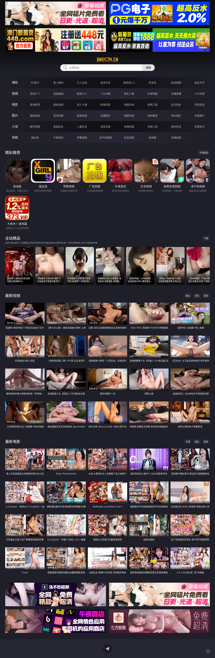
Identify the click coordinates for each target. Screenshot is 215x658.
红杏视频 (129, 137)
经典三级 (152, 104)
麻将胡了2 (129, 82)
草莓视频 (82, 137)
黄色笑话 (176, 126)
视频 (15, 93)
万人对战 (82, 82)
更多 (206, 295)
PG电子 (35, 82)
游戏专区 (105, 82)
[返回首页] (208, 651)
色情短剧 (176, 137)
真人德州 (58, 82)
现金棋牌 (176, 82)
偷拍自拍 (58, 104)
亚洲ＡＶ (35, 93)
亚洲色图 (58, 115)
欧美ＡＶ (82, 93)
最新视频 (12, 295)
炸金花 (152, 82)
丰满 (188, 441)
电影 (15, 104)
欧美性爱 (105, 104)
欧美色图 (82, 115)
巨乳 (197, 295)
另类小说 (152, 126)
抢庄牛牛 (200, 82)
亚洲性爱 (35, 104)
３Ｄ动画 (105, 93)
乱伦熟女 (176, 104)
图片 (15, 115)
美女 (188, 295)
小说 (15, 126)
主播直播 (176, 93)
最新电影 (12, 441)
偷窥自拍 (35, 115)
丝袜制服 (152, 93)
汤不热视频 (105, 137)
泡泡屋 (152, 137)
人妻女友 (82, 126)
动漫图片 (105, 115)
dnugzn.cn (107, 59)
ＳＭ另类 (200, 93)
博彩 (15, 82)
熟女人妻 (129, 93)
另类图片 (200, 115)
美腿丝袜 (129, 115)
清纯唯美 (152, 115)
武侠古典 (105, 126)
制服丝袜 (129, 104)
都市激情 (35, 126)
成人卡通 (82, 104)
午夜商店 (58, 137)
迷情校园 (129, 126)
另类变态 (200, 104)
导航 (15, 137)
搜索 (148, 67)
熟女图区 (176, 115)
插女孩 (35, 137)
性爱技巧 (200, 126)
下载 (206, 238)
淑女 (197, 441)
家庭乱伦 (58, 126)
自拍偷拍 (58, 93)
